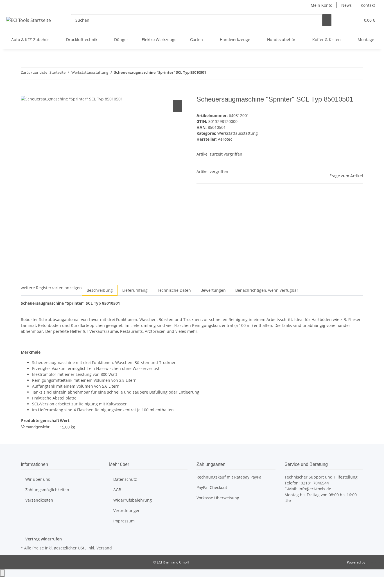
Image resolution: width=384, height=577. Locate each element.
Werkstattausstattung (237, 133)
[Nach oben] (2, 573)
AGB (117, 489)
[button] (344, 20)
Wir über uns (37, 479)
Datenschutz (125, 479)
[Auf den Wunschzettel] (177, 106)
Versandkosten (39, 500)
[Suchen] (326, 20)
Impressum (124, 521)
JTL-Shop (373, 562)
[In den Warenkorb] (25, 92)
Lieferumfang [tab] (135, 290)
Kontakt (368, 5)
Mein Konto (321, 5)
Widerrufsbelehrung (132, 500)
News (346, 5)
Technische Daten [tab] (174, 290)
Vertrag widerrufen (43, 539)
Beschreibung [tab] (100, 290)
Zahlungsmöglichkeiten (47, 489)
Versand (104, 548)
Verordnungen (127, 510)
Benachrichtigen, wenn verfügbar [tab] (266, 290)
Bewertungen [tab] (213, 290)
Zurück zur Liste (34, 72)
